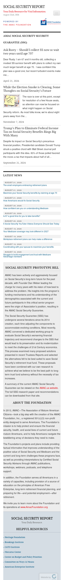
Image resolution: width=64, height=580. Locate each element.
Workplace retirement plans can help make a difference (27, 239)
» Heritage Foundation (14, 537)
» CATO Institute (11, 547)
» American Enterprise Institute (18, 567)
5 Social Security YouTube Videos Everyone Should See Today (31, 224)
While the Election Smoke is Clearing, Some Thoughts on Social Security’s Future (31, 89)
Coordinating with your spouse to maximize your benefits (28, 247)
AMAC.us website (49, 387)
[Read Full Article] (11, 100)
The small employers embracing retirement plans (25, 185)
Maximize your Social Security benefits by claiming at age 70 (30, 193)
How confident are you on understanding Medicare (25, 208)
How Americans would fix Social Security (21, 201)
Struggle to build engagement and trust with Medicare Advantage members (27, 256)
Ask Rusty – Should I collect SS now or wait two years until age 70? (31, 51)
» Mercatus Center (12, 552)
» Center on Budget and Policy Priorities (22, 557)
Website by (45, 577)
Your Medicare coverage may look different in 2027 (26, 231)
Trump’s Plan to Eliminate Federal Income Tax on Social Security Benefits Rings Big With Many (30, 131)
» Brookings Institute (13, 542)
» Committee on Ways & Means (18, 562)
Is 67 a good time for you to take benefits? (21, 216)
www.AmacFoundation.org (34, 507)
